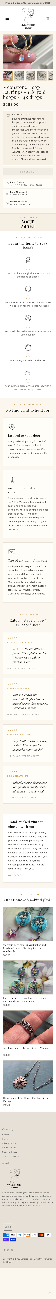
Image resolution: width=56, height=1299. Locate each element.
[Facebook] (4, 1250)
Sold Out (30, 172)
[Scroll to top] (50, 1293)
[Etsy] (12, 1250)
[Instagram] (8, 1250)
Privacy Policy (9, 1143)
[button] (8, 76)
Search (5, 1134)
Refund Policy (9, 1147)
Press (5, 1139)
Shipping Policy (9, 1152)
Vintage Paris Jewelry (31, 1259)
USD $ (8, 1227)
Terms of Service (10, 1156)
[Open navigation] (7, 18)
